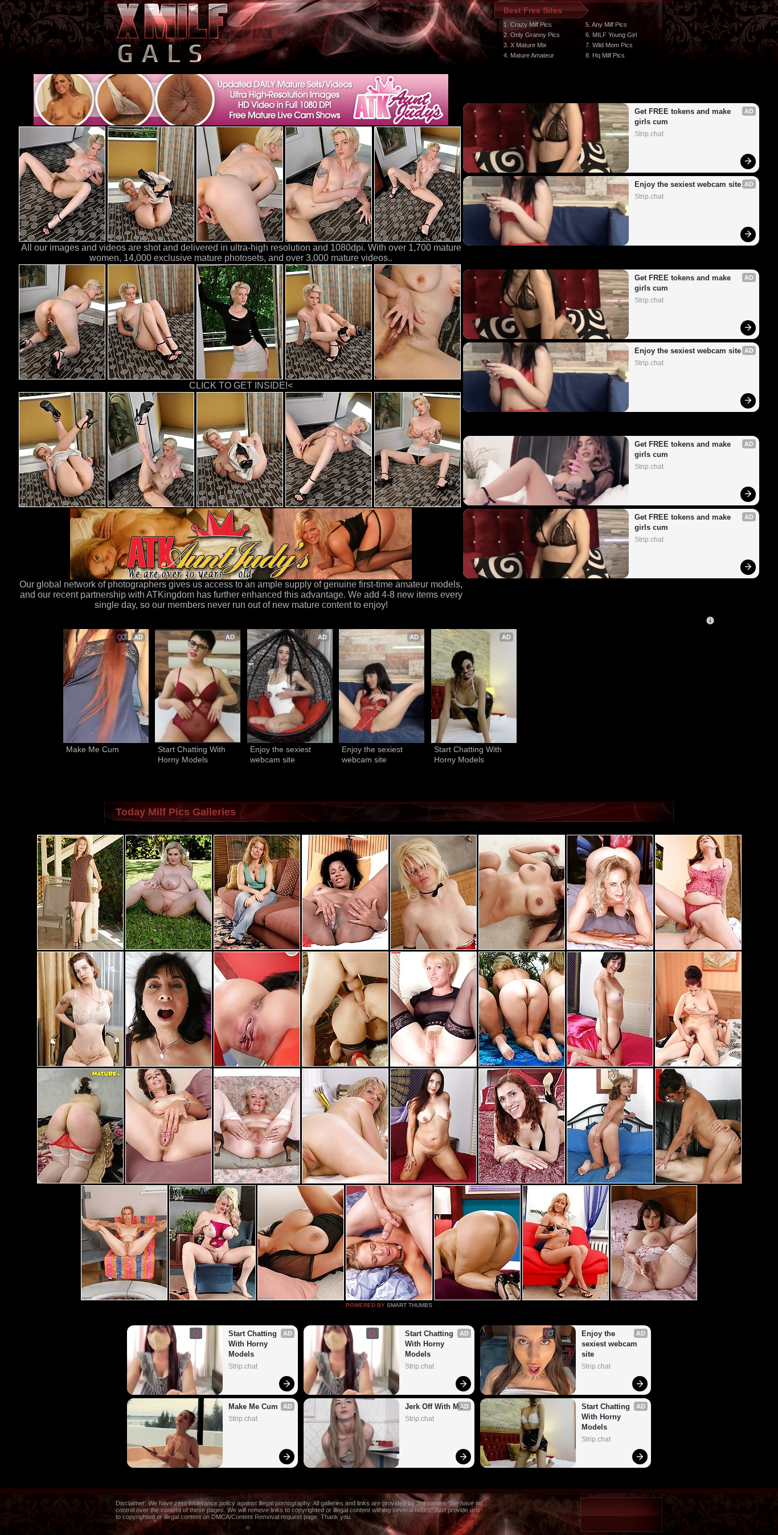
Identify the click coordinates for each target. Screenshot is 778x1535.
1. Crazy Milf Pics (527, 24)
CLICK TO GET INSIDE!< (241, 385)
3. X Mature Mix (525, 45)
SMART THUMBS (409, 1305)
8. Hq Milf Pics (605, 55)
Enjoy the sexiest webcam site (687, 184)
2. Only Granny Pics (531, 34)
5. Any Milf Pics (606, 24)
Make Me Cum (92, 749)
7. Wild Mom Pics (609, 45)
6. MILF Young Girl (611, 34)
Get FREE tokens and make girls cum (683, 116)
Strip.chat (649, 134)
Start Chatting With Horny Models (193, 754)
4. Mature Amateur (528, 55)
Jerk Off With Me (434, 1406)
